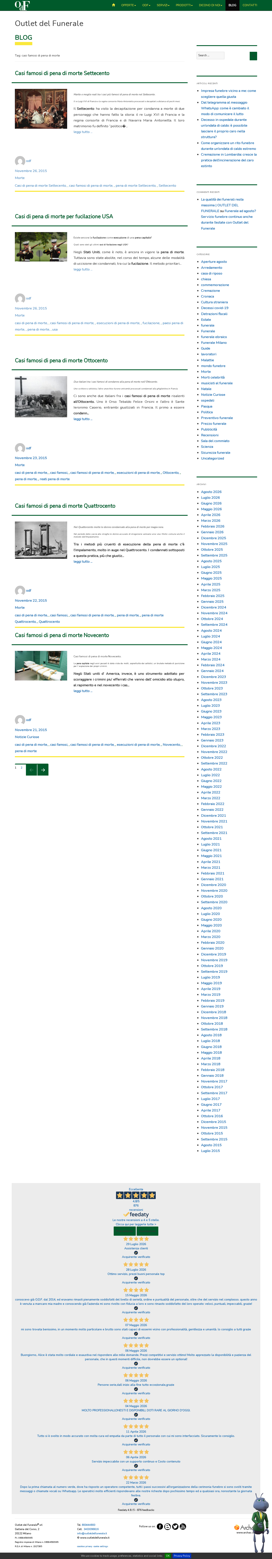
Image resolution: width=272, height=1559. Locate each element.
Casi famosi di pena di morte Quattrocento (65, 506)
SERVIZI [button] (162, 5)
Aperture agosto (214, 261)
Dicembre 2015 (213, 1121)
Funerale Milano (214, 342)
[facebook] (160, 1526)
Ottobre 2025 (212, 549)
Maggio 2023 (211, 717)
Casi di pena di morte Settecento (40, 185)
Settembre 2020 (214, 902)
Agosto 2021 (211, 838)
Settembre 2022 (214, 763)
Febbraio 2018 (212, 1069)
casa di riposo (211, 273)
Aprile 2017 (210, 1110)
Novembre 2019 (214, 960)
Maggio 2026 (211, 509)
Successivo (147, 1231)
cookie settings (101, 1546)
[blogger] (167, 1526)
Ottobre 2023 (212, 688)
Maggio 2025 (211, 578)
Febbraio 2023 (212, 734)
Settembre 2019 (214, 971)
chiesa (206, 279)
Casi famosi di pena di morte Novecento (62, 635)
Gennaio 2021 (212, 879)
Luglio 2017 (210, 1098)
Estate (206, 319)
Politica (207, 412)
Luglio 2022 (210, 775)
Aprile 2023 (210, 723)
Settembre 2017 (214, 1093)
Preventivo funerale (217, 417)
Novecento (171, 744)
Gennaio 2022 (212, 809)
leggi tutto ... (83, 131)
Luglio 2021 (210, 844)
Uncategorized (212, 458)
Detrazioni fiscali (214, 313)
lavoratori (208, 354)
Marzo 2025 (210, 590)
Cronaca (207, 296)
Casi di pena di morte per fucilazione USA (64, 216)
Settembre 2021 (214, 832)
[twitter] (175, 1526)
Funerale (208, 331)
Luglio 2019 (210, 977)
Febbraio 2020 (212, 942)
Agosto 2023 (211, 699)
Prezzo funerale (213, 423)
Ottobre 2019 (212, 965)
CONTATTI (250, 5)
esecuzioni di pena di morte (118, 323)
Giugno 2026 (211, 503)
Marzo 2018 (210, 1064)
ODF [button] (145, 5)
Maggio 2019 (211, 983)
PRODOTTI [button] (183, 5)
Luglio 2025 (210, 566)
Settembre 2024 (214, 624)
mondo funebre (213, 365)
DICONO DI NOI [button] (209, 5)
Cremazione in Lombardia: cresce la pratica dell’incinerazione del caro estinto (229, 160)
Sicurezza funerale (215, 452)
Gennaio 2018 (212, 1075)
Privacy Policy (182, 1556)
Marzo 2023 (210, 728)
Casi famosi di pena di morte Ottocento (61, 360)
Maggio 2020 (211, 925)
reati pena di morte (55, 479)
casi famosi (58, 472)
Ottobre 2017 (212, 1087)
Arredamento (211, 267)
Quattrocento (49, 621)
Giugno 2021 (211, 850)
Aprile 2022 (210, 792)
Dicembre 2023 (213, 676)
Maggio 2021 (211, 855)
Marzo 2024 (210, 659)
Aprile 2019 (210, 988)
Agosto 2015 (211, 1145)
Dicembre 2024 (213, 607)
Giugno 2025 (211, 572)
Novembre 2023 (214, 682)
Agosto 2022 (211, 769)
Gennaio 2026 (212, 532)
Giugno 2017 (211, 1104)
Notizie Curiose (27, 736)
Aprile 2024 (210, 653)
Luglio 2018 (210, 1040)
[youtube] (183, 1526)
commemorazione (215, 284)
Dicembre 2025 (213, 538)
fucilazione (151, 323)
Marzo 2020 (210, 936)
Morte (20, 177)
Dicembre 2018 (213, 1012)
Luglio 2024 (210, 636)
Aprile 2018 (210, 1058)
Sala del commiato (215, 440)
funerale (207, 325)
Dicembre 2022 (213, 746)
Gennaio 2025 (212, 601)
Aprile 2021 (210, 861)
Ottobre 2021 (212, 827)
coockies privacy (84, 1546)
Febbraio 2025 (212, 595)
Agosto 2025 (211, 561)
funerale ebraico (214, 336)
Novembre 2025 (214, 543)
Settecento (167, 185)
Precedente (124, 1231)
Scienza (207, 446)
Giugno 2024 (211, 642)
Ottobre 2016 (212, 1116)
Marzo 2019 (210, 994)
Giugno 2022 (211, 780)
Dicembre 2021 (213, 815)
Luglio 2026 (210, 497)
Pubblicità (209, 429)
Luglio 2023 (210, 705)
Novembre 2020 (214, 890)
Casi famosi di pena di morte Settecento (62, 73)
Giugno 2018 (211, 1046)
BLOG (232, 5)
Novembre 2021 (214, 821)
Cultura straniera (214, 302)
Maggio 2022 (211, 786)
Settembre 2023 (214, 694)
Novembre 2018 (214, 1017)
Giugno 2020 (211, 919)
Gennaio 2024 (212, 670)
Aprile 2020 (210, 931)
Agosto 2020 (211, 908)
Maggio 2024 (211, 647)
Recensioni (209, 435)
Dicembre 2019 (213, 954)
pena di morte (38, 329)
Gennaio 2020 (212, 948)
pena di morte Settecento (136, 185)
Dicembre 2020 (213, 884)
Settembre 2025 (214, 555)
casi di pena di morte (31, 323)
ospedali (207, 400)
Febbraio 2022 (212, 803)
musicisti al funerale (217, 383)
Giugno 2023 (211, 711)
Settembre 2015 (214, 1139)
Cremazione (210, 290)
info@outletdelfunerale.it (92, 1533)
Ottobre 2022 (212, 757)
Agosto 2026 (211, 491)
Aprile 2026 (210, 514)
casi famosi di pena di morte (91, 185)
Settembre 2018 (214, 1029)
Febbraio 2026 (212, 526)
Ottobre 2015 (212, 1133)
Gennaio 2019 (212, 1006)
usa (55, 329)
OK (168, 1556)
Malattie (207, 360)
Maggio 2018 (211, 1052)
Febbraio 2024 (212, 665)
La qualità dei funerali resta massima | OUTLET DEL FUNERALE (222, 205)
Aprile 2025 (210, 584)
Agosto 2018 (211, 1035)
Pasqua (206, 406)
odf (28, 160)
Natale (206, 388)
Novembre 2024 (214, 613)
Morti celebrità (213, 377)
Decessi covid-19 (214, 307)
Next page (40, 775)
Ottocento (171, 472)
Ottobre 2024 (212, 618)
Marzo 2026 (210, 520)
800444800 (88, 1525)
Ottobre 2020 (212, 896)
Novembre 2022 (214, 751)
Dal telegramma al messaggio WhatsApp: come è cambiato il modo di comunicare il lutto (225, 108)
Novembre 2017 (214, 1081)
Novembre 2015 (214, 1127)
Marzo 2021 (210, 867)
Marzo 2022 (210, 798)
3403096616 (91, 1529)
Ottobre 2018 (212, 1023)
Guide (205, 348)
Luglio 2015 (210, 1150)
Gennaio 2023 (212, 740)
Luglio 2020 (210, 913)
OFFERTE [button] (127, 5)
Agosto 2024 (211, 630)
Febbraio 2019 (212, 1000)
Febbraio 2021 (212, 873)
